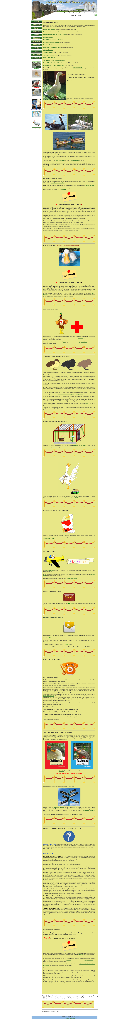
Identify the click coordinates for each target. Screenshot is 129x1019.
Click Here (61, 771)
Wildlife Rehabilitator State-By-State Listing (61, 163)
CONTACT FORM (78, 68)
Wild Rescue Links (60, 160)
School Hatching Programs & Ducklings (53, 39)
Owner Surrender (90, 185)
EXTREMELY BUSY (48, 696)
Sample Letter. (79, 394)
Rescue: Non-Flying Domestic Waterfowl (53, 31)
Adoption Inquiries (48, 50)
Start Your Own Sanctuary (50, 45)
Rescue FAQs (63, 189)
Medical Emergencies (48, 37)
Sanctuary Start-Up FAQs (71, 497)
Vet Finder (80, 338)
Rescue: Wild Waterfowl (49, 29)
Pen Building (84, 445)
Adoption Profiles (49, 570)
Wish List (75, 445)
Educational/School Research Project (52, 47)
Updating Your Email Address (50, 55)
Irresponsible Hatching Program (66, 394)
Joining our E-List (47, 52)
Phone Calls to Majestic (49, 57)
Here (64, 342)
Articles (69, 960)
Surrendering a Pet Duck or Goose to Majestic (54, 34)
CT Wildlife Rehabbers (74, 160)
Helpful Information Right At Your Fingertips (54, 62)
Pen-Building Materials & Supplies (51, 42)
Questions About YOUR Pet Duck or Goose (53, 65)
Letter (86, 403)
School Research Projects (49, 538)
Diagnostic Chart (83, 342)
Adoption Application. (72, 578)
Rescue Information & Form (57, 183)
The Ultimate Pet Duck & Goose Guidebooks (54, 60)
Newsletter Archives (59, 807)
